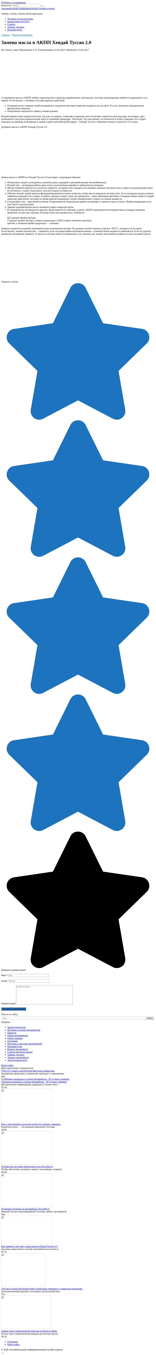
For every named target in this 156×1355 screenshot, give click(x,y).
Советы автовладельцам (19, 1052)
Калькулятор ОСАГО (18, 21)
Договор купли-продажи (20, 19)
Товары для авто (15, 27)
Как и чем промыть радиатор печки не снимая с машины (30, 1124)
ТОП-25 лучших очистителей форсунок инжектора (28, 1071)
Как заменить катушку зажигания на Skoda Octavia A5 (29, 1246)
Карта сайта (7, 1065)
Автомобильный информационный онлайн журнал (28, 8)
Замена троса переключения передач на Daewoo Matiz (29, 1331)
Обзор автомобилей (17, 1035)
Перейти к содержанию (13, 2)
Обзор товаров (15, 1038)
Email (5, 981)
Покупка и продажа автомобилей (24, 1043)
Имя (4, 975)
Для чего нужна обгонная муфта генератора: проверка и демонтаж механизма (41, 1288)
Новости (11, 1032)
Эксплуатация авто (17, 1060)
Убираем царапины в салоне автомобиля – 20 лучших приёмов (34, 1081)
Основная (12, 1041)
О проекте (12, 1341)
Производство (14, 29)
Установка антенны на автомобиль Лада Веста (25, 1209)
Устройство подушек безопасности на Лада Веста (27, 1166)
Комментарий (8, 1003)
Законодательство (16, 1027)
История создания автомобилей (23, 1030)
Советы (11, 24)
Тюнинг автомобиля (17, 1057)
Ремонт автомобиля (17, 1049)
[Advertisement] (78, 72)
